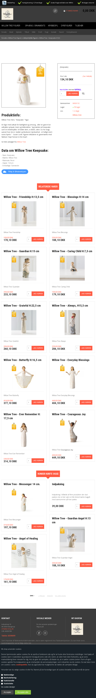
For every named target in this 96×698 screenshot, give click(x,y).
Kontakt (53, 32)
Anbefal (50, 596)
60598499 (11, 636)
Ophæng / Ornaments (35, 25)
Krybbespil (53, 25)
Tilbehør (79, 25)
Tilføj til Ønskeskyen (17, 172)
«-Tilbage (41, 596)
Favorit (61, 32)
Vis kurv (88, 6)
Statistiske (8, 683)
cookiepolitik (21, 665)
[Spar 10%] (23, 214)
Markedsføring (10, 678)
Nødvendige (9, 675)
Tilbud (27, 32)
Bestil (11, 32)
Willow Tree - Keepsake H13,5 (49, 38)
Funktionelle (9, 680)
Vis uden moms (60, 596)
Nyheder (19, 32)
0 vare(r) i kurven (72, 11)
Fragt (46, 32)
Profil (40, 32)
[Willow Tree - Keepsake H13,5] (24, 85)
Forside (4, 32)
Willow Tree (21, 142)
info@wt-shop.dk (8, 629)
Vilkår (33, 32)
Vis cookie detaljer (8, 687)
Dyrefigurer (66, 25)
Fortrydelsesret (72, 32)
